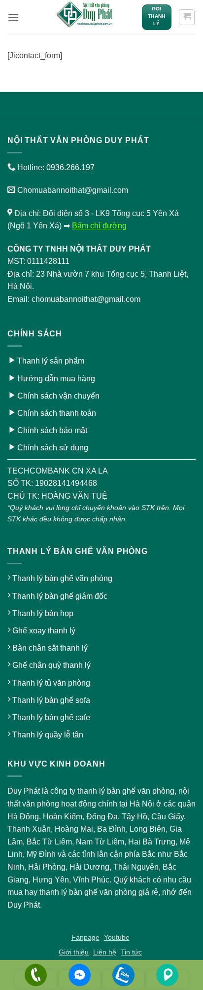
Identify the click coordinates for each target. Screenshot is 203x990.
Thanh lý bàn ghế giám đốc (59, 596)
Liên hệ (104, 952)
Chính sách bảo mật (52, 430)
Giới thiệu (74, 952)
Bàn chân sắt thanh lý (50, 648)
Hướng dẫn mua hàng (56, 378)
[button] (13, 17)
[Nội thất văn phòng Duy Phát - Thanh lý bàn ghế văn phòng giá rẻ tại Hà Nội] (85, 17)
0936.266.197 (70, 167)
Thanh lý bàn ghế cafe (51, 717)
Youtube (117, 937)
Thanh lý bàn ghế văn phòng (62, 578)
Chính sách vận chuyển (58, 396)
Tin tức (131, 952)
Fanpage (85, 937)
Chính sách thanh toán (56, 413)
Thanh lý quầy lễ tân (47, 735)
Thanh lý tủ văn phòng (51, 683)
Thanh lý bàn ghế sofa (51, 700)
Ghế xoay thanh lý (43, 630)
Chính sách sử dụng (52, 447)
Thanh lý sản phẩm (50, 361)
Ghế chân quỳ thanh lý (51, 665)
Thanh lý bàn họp (42, 613)
